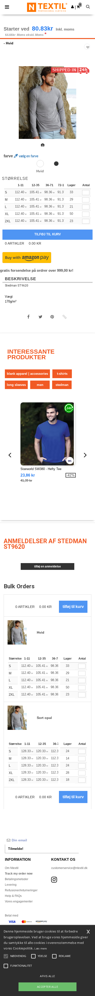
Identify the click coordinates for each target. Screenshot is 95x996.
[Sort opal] (56, 163)
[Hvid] (40, 163)
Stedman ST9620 (16, 285)
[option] (47, 102)
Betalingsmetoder (16, 879)
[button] (72, 7)
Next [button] (87, 106)
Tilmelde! (15, 849)
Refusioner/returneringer (21, 890)
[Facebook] (28, 316)
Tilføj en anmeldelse (47, 566)
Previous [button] (10, 106)
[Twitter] (40, 316)
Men (40, 385)
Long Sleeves (16, 385)
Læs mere (40, 948)
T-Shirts (62, 373)
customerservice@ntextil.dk (69, 868)
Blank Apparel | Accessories (27, 373)
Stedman (62, 385)
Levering (11, 884)
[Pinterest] (52, 316)
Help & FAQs (13, 896)
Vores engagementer (19, 901)
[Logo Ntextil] (47, 7)
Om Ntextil (12, 868)
